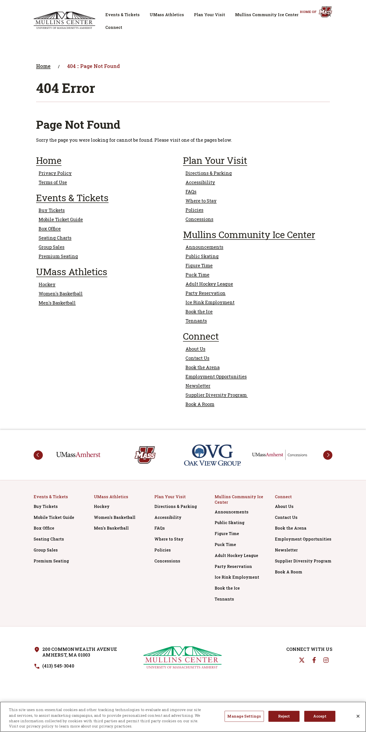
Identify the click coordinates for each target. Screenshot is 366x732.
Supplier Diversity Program (216, 395)
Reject (284, 716)
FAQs (190, 191)
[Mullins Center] (183, 657)
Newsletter (197, 386)
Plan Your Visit (209, 14)
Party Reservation (205, 293)
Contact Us (197, 358)
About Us (195, 349)
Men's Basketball (57, 303)
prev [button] (38, 455)
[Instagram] (326, 660)
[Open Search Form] (328, 14)
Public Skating (202, 256)
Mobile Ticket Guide (61, 219)
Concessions (199, 219)
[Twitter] (302, 660)
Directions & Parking (208, 173)
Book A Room (199, 404)
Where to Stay (201, 201)
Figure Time (199, 265)
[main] (183, 235)
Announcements (204, 247)
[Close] (358, 716)
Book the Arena (202, 367)
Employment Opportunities (216, 376)
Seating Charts (55, 238)
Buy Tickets (52, 210)
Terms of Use (53, 182)
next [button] (327, 455)
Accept (319, 716)
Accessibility (200, 182)
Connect (113, 27)
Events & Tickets (122, 14)
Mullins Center (64, 20)
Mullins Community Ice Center (267, 14)
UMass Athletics (167, 14)
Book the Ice (199, 311)
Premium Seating (58, 256)
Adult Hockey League (209, 284)
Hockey (47, 284)
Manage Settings (244, 716)
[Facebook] (314, 660)
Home (43, 66)
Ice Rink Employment (210, 302)
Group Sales (51, 247)
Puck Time (197, 275)
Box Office (50, 229)
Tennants (196, 321)
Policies (194, 210)
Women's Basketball (61, 294)
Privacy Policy (55, 173)
